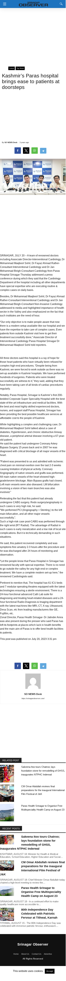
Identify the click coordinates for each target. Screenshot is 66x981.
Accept (49, 971)
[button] (4, 4)
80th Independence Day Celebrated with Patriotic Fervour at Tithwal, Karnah (39, 913)
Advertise (48, 954)
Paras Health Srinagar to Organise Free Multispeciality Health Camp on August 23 (41, 892)
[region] (33, 35)
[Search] (60, 4)
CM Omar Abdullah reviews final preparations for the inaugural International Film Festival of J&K (43, 790)
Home (16, 954)
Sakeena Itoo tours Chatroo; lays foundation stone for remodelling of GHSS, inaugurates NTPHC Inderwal (43, 770)
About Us (25, 954)
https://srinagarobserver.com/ (33, 698)
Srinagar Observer (32, 944)
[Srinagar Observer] (33, 3)
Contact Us (36, 954)
